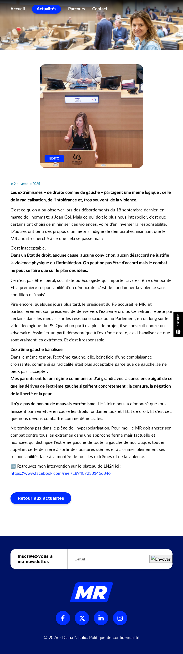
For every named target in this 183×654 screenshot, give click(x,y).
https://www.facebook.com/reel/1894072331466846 (60, 473)
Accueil (17, 9)
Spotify (178, 320)
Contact (99, 9)
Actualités (46, 9)
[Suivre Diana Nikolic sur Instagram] (120, 618)
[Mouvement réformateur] (91, 592)
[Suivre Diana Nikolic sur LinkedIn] (101, 618)
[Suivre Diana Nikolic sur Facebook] (63, 618)
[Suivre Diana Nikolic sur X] (82, 618)
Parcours (76, 9)
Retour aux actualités (41, 498)
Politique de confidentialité (114, 637)
